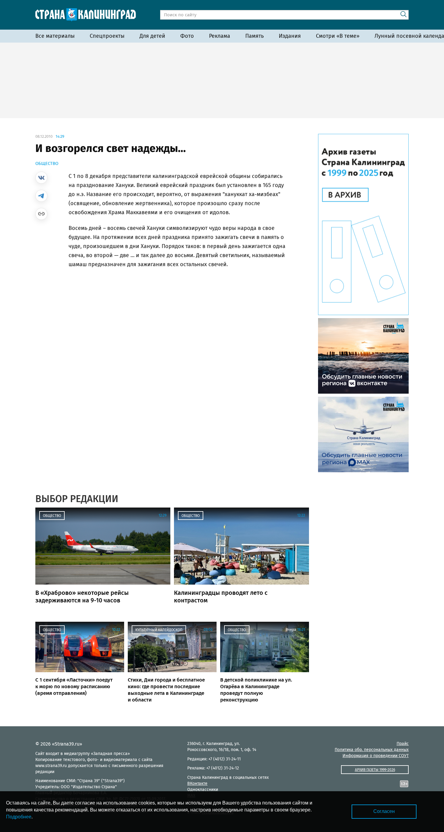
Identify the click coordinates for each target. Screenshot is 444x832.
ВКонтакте (197, 783)
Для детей (152, 36)
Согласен (384, 811)
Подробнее (18, 816)
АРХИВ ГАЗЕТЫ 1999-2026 (375, 770)
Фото (187, 36)
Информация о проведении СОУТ (376, 755)
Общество (46, 163)
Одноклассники (202, 789)
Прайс (403, 743)
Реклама (219, 36)
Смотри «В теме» (337, 36)
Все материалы (55, 36)
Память (254, 36)
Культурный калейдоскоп (158, 630)
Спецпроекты (107, 36)
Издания (290, 36)
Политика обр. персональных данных (372, 749)
